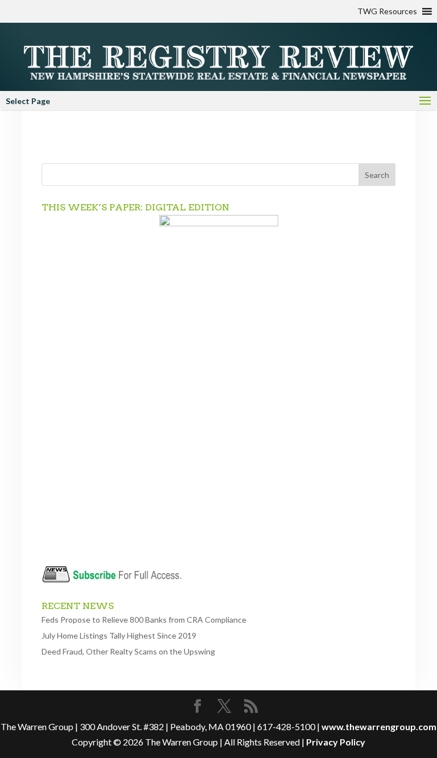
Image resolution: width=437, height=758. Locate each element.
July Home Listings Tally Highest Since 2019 (119, 635)
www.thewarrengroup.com (378, 726)
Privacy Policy (335, 741)
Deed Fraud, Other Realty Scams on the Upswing (128, 651)
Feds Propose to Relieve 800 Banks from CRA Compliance (144, 619)
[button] (387, 11)
